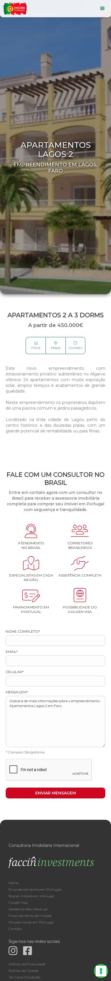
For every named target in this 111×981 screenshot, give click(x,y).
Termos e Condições (24, 977)
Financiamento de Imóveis (30, 915)
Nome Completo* (23, 631)
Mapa (55, 345)
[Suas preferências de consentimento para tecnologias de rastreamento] (101, 971)
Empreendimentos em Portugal (35, 889)
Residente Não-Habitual (28, 909)
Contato (75, 345)
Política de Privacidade (27, 964)
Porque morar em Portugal (31, 922)
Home (13, 883)
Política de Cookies (23, 970)
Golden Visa (18, 902)
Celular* (15, 672)
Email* (12, 651)
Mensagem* (17, 692)
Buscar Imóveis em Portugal (31, 896)
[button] (102, 8)
